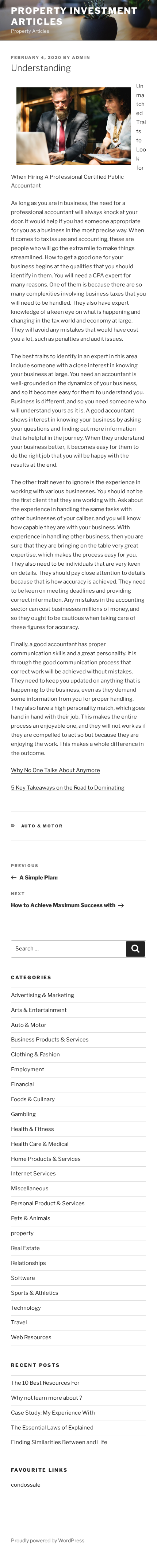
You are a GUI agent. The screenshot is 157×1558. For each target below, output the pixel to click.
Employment (27, 1069)
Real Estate (25, 1248)
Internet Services (33, 1173)
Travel (19, 1322)
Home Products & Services (46, 1159)
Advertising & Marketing (42, 995)
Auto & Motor (42, 826)
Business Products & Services (50, 1039)
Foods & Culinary (33, 1099)
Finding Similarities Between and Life (59, 1442)
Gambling (23, 1114)
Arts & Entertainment (39, 1010)
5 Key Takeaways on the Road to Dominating (68, 787)
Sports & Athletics (34, 1293)
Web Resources (31, 1337)
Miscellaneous (30, 1188)
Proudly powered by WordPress (47, 1540)
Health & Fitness (32, 1129)
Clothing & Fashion (35, 1054)
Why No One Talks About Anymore (55, 770)
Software (23, 1278)
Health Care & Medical (40, 1144)
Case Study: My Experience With (53, 1412)
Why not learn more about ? (46, 1398)
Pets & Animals (30, 1218)
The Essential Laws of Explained (52, 1427)
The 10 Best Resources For (45, 1383)
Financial (22, 1084)
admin (81, 57)
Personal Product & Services (48, 1203)
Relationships (28, 1263)
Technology (26, 1308)
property (22, 1233)
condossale (26, 1485)
